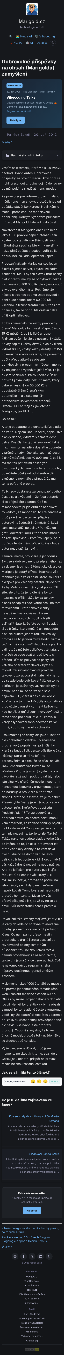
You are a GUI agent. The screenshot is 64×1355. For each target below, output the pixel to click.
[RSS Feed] (49, 1256)
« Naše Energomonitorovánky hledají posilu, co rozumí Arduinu (30, 1230)
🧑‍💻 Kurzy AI (24, 36)
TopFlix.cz (32, 1289)
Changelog (32, 1340)
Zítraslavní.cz (32, 1303)
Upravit (8, 1246)
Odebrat (32, 1210)
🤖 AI (29, 43)
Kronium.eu (32, 1331)
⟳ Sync (54, 1081)
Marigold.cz (32, 21)
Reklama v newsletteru (32, 1327)
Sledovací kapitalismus (44, 1154)
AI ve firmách (32, 1285)
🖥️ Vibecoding (45, 36)
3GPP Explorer (32, 1298)
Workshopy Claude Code (32, 1318)
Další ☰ (42, 43)
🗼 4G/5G (16, 43)
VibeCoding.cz (32, 1281)
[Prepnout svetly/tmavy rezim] (53, 43)
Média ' (7, 142)
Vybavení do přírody (32, 1336)
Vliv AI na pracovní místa (32, 1294)
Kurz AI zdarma (32, 1314)
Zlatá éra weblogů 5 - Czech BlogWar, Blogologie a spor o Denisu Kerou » (26, 1239)
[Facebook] (23, 1256)
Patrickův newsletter (32, 1322)
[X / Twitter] (32, 1256)
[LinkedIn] (40, 1256)
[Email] (15, 1256)
